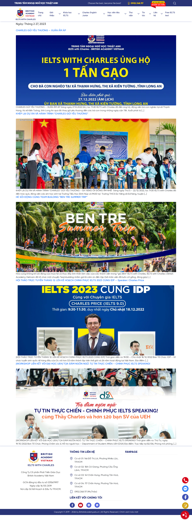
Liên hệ (155, 14)
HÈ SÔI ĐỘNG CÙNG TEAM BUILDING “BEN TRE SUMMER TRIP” (51, 197)
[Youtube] (80, 505)
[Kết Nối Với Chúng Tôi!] (185, 515)
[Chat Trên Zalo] (185, 488)
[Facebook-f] (72, 505)
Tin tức (143, 14)
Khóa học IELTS (67, 14)
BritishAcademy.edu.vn (89, 511)
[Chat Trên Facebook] (185, 497)
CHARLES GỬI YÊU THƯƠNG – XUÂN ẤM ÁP (41, 30)
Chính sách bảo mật (129, 511)
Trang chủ (40, 14)
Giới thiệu (52, 14)
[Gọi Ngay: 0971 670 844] (185, 480)
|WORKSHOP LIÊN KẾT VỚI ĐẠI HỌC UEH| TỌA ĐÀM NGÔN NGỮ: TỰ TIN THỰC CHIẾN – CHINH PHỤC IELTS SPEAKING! (83, 363)
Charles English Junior (89, 14)
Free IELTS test (170, 14)
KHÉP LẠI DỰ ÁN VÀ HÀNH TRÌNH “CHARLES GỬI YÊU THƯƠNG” (52, 113)
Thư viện (131, 14)
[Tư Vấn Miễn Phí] (185, 505)
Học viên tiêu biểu (113, 14)
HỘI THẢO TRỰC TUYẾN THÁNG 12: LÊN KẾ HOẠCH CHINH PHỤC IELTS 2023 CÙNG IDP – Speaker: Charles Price (80, 280)
